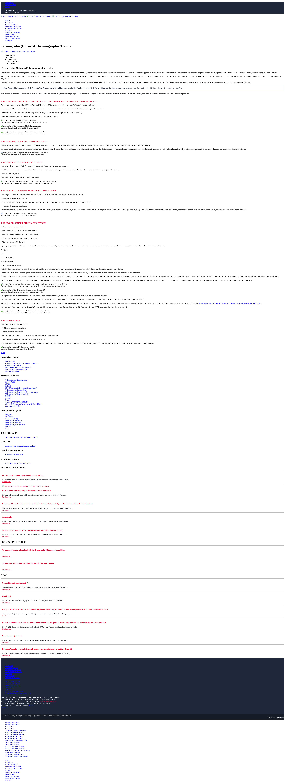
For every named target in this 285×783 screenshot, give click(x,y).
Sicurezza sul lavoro (12, 683)
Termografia (7, 517)
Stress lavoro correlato (13, 406)
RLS (7, 429)
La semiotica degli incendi (11, 636)
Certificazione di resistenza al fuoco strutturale (21, 363)
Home (7, 20)
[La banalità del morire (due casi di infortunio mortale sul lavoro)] (25, 486)
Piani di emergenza (12, 371)
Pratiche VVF (10, 361)
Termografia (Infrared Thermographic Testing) (21, 437)
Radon (7, 400)
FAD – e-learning (11, 419)
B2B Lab (8, 31)
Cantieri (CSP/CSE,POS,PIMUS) (17, 402)
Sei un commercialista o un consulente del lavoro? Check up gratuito (28, 563)
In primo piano (10, 5)
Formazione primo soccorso (15, 425)
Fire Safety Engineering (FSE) (16, 369)
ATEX (7, 384)
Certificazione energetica (14, 455)
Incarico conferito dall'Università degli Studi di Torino (22, 475)
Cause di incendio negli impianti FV (15, 583)
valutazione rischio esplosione (15, 730)
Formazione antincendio (13, 421)
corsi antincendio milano (13, 738)
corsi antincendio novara (13, 736)
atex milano (9, 728)
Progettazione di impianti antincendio (18, 367)
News (7, 7)
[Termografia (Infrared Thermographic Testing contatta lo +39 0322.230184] (18, 51)
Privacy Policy (54, 716)
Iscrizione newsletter (12, 33)
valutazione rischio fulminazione (16, 756)
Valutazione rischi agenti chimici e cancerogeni (21, 392)
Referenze (8, 41)
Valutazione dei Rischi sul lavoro (16, 380)
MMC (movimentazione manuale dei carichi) (21, 388)
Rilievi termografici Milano (14, 748)
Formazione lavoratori (13, 423)
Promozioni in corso (12, 37)
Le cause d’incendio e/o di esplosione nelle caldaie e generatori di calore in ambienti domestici (37, 649)
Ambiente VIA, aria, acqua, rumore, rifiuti (20, 446)
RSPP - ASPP (10, 382)
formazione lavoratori (12, 752)
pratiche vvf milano (12, 724)
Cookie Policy (7, 596)
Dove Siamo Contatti (12, 39)
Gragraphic (280, 718)
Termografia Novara (12, 742)
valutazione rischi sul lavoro (15, 754)
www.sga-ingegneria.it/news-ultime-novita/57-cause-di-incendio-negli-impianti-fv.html (229, 303)
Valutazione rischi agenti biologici (17, 394)
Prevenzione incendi (12, 681)
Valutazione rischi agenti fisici (15, 390)
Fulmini (8, 386)
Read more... (6, 482)
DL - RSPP (9, 417)
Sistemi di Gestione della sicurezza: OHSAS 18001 (23, 404)
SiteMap (31, 705)
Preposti (8, 427)
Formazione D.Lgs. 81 (13, 685)
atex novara (9, 726)
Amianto (8, 398)
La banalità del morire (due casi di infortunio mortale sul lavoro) (26, 490)
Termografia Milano (12, 744)
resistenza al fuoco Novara (14, 732)
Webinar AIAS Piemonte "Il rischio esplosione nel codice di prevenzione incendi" (32, 530)
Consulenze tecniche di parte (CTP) (17, 463)
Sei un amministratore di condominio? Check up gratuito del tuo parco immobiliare (33, 550)
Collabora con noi (11, 24)
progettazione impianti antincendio (17, 750)
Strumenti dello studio (13, 27)
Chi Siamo (9, 22)
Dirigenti (8, 415)
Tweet (3, 353)
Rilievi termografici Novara (15, 746)
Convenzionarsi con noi (13, 29)
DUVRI (8, 396)
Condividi (4, 707)
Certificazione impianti (13, 365)
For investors (9, 35)
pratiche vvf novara (12, 722)
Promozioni (9, 3)
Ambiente (8, 689)
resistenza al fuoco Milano (14, 734)
